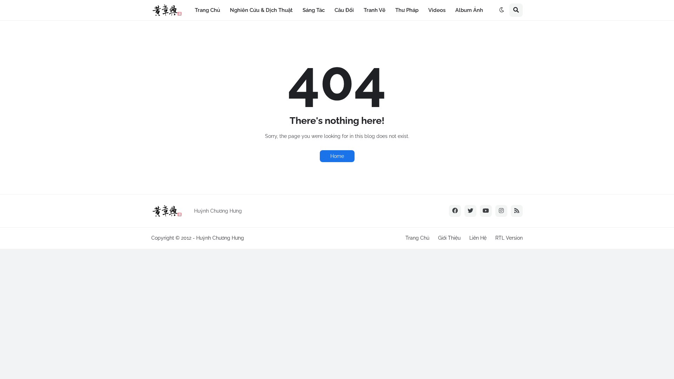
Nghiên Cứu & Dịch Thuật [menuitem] (261, 10)
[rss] (517, 211)
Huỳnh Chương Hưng (220, 238)
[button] (501, 10)
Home (337, 156)
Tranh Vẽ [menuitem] (374, 10)
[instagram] (501, 211)
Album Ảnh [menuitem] (469, 10)
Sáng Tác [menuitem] (314, 10)
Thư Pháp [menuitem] (406, 10)
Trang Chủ (417, 238)
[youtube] (486, 211)
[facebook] (455, 211)
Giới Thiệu (449, 238)
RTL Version (509, 238)
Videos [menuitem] (436, 10)
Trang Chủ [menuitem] (207, 10)
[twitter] (470, 211)
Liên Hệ (478, 238)
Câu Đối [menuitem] (344, 10)
